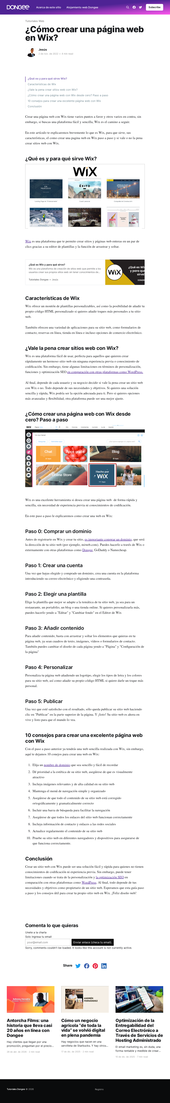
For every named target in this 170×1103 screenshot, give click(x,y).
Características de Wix (42, 84)
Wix (28, 241)
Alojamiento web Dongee (82, 7)
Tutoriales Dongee (16, 1089)
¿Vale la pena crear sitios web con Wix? (53, 89)
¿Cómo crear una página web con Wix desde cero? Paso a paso (68, 95)
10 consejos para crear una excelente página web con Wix (64, 101)
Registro (99, 1089)
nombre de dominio (57, 765)
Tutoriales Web (34, 21)
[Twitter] (140, 7)
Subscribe (155, 7)
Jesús (43, 49)
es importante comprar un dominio (108, 539)
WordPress (89, 882)
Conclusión (35, 106)
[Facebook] (134, 7)
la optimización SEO (110, 877)
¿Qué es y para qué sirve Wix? (47, 78)
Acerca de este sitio (48, 7)
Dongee (87, 550)
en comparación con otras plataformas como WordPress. (105, 372)
